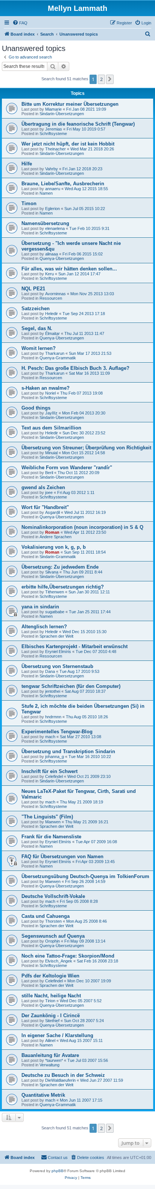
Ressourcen (51, 298)
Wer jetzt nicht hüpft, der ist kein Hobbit (67, 144)
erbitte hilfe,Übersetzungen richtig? (62, 587)
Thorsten (53, 921)
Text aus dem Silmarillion (51, 428)
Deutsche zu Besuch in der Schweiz (63, 1075)
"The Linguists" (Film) (47, 817)
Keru (49, 274)
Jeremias (53, 129)
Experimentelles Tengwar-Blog (57, 731)
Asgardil (52, 512)
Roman (52, 532)
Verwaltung (49, 1065)
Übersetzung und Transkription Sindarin (68, 751)
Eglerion (52, 208)
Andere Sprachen (55, 536)
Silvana (51, 572)
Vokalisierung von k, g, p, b (53, 547)
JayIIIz (51, 413)
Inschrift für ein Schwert (49, 771)
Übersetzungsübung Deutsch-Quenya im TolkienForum (85, 876)
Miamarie (53, 109)
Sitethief (52, 1020)
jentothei (52, 691)
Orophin (52, 941)
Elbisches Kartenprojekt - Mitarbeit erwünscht (74, 646)
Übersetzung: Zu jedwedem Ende (60, 567)
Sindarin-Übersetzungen (62, 113)
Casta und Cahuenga (45, 916)
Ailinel (50, 1040)
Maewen (53, 822)
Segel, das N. (36, 328)
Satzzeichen (35, 308)
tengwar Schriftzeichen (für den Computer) (70, 686)
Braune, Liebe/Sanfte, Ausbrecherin (62, 183)
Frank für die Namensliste (51, 836)
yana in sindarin (40, 607)
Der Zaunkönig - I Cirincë (50, 1015)
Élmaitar (52, 333)
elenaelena (55, 228)
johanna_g (54, 756)
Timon (28, 203)
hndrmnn (53, 717)
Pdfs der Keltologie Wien (50, 976)
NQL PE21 (33, 288)
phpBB (58, 1171)
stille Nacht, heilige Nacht (51, 995)
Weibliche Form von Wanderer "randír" (66, 467)
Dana (50, 671)
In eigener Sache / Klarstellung (57, 1035)
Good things (35, 408)
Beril (49, 472)
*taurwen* (54, 1060)
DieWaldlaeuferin (60, 1080)
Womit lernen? (38, 348)
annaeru (52, 188)
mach (50, 736)
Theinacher (55, 149)
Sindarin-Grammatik (58, 556)
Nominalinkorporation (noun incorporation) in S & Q (82, 527)
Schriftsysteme (53, 133)
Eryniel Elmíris (58, 651)
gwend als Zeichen (43, 487)
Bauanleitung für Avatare (50, 1055)
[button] (110, 79)
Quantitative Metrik (43, 1095)
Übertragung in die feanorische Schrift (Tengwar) (78, 124)
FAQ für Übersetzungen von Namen (62, 856)
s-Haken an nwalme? (45, 388)
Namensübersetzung (45, 223)
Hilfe (26, 164)
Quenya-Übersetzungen (62, 258)
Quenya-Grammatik (58, 358)
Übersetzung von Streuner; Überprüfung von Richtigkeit (86, 447)
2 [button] (101, 79)
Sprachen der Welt (56, 636)
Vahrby (51, 169)
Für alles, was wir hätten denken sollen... (69, 269)
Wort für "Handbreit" (45, 507)
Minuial (51, 452)
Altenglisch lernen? (44, 626)
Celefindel (54, 776)
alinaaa (51, 254)
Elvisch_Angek (58, 961)
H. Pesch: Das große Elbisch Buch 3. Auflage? (75, 368)
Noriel (50, 393)
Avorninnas (55, 293)
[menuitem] (19, 22)
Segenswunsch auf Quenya (53, 936)
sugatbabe (54, 612)
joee (49, 492)
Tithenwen (54, 592)
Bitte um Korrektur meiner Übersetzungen (70, 104)
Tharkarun (54, 353)
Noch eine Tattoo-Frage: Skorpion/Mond (67, 956)
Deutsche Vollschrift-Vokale (53, 896)
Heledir (51, 313)
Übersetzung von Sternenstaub (57, 666)
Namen (46, 193)
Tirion (50, 1000)
